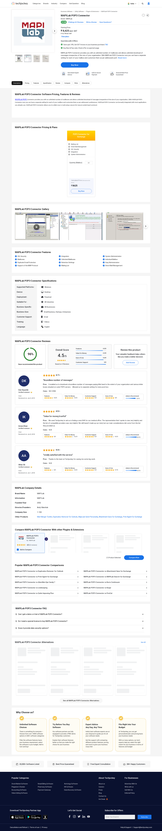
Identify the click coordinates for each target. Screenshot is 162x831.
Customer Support (82, 362)
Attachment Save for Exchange (110, 517)
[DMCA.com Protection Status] (45, 819)
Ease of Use (80, 358)
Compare (63, 3)
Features (79, 348)
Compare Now (134, 557)
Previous (11, 31)
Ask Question (74, 3)
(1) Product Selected (113, 557)
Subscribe (144, 817)
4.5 (104, 348)
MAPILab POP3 (21, 99)
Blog (83, 3)
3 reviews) (33, 545)
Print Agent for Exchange (132, 517)
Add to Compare (26, 550)
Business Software (66, 11)
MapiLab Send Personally (88, 517)
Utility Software (79, 11)
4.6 (104, 358)
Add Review (130, 363)
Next (54, 31)
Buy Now (74, 65)
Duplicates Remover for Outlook (65, 517)
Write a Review (91, 22)
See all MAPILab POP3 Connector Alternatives (81, 701)
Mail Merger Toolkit (44, 517)
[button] (80, 614)
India (132, 4)
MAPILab (69, 19)
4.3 (104, 353)
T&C (106, 44)
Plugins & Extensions (92, 11)
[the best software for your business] (20, 4)
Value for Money (81, 353)
